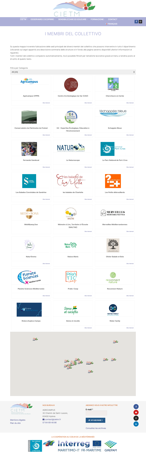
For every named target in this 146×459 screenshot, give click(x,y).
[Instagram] (140, 21)
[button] (115, 341)
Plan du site (15, 423)
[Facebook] (136, 21)
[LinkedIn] (136, 424)
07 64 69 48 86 (50, 422)
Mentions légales (17, 420)
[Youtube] (136, 412)
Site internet (46, 103)
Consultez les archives (96, 428)
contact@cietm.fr (52, 419)
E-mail (89, 409)
